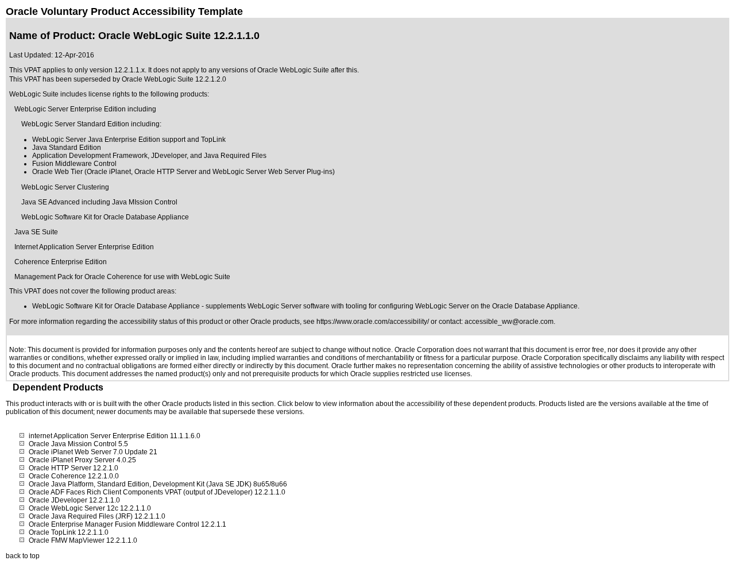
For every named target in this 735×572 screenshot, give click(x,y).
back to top (23, 556)
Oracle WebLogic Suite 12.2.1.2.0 (174, 79)
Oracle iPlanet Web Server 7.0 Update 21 (93, 452)
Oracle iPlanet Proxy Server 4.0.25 (82, 460)
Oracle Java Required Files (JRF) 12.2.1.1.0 (97, 516)
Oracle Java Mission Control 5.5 (78, 444)
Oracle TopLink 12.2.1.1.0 (69, 532)
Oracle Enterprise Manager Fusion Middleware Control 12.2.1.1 (127, 524)
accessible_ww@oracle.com (509, 322)
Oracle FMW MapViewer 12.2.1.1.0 (83, 540)
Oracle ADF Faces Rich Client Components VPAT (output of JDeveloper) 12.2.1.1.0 (157, 492)
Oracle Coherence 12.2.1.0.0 (74, 476)
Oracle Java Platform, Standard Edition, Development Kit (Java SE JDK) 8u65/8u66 (158, 484)
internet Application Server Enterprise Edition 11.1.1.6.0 (114, 436)
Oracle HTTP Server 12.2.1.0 (73, 468)
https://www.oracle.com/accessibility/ (372, 322)
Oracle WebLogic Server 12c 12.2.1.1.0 (90, 508)
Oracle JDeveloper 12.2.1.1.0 (74, 500)
